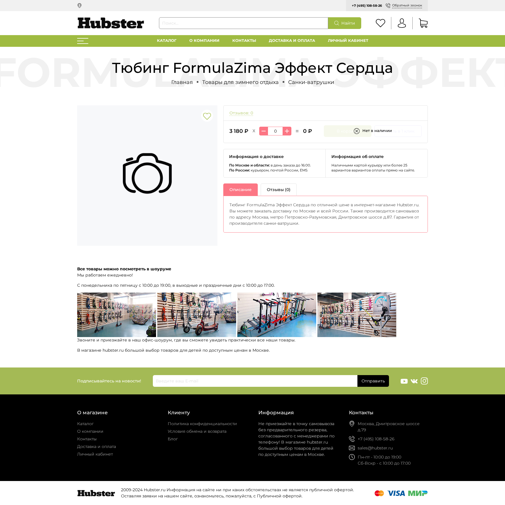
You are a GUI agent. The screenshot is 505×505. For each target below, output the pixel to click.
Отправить (373, 381)
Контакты (244, 40)
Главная (182, 82)
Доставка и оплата (292, 40)
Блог (173, 439)
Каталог (167, 40)
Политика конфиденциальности (202, 423)
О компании (204, 40)
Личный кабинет (348, 40)
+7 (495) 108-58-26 (367, 6)
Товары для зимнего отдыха (240, 82)
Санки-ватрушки (311, 82)
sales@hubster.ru (375, 448)
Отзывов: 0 (241, 113)
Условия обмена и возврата (197, 431)
